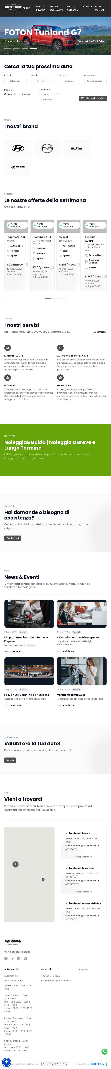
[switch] (27, 264)
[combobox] (15, 81)
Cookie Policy (62, 1064)
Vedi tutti (99, 331)
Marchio (8, 75)
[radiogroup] (17, 94)
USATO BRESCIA (40, 8)
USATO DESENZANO (56, 8)
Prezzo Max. (89, 75)
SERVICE (87, 6)
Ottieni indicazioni (83, 856)
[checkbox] (40, 94)
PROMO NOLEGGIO (72, 8)
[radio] (5, 94)
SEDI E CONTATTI (100, 8)
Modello (34, 75)
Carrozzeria (63, 75)
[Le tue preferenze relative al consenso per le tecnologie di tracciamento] (106, 1064)
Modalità (8, 90)
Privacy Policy (48, 1064)
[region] (55, 260)
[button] (43, 879)
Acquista (83, 969)
